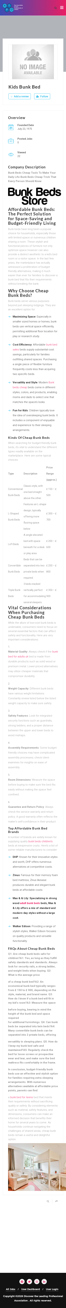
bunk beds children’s (40, 841)
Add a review (21, 96)
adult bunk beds (30, 903)
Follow (44, 96)
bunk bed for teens (21, 1097)
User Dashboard (30, 1289)
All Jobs (10, 1289)
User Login (52, 1289)
